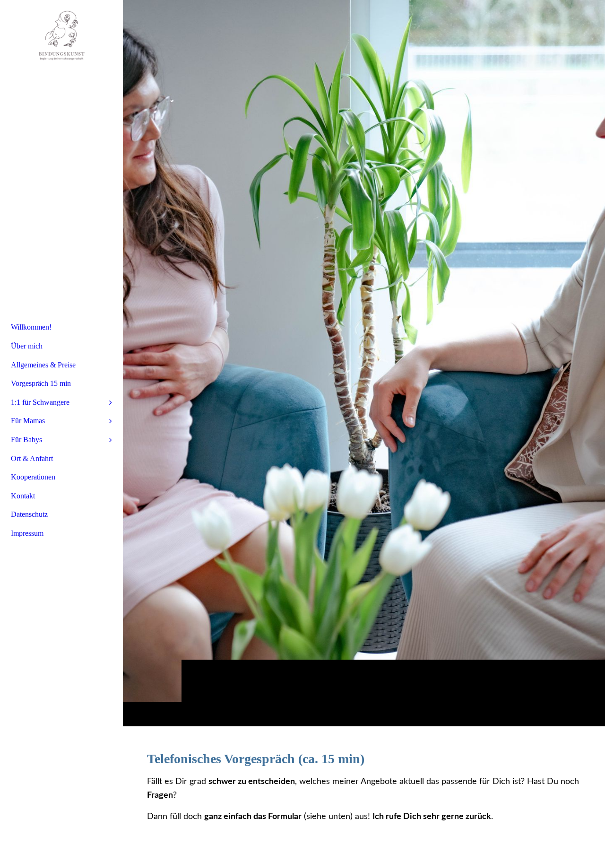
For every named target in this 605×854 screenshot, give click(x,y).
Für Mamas (28, 421)
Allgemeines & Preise (43, 365)
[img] (364, 363)
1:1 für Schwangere (40, 402)
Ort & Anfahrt (32, 458)
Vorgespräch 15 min (41, 383)
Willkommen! (31, 327)
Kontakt (23, 496)
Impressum (27, 533)
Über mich (27, 346)
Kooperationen (33, 477)
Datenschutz (29, 514)
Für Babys (26, 440)
